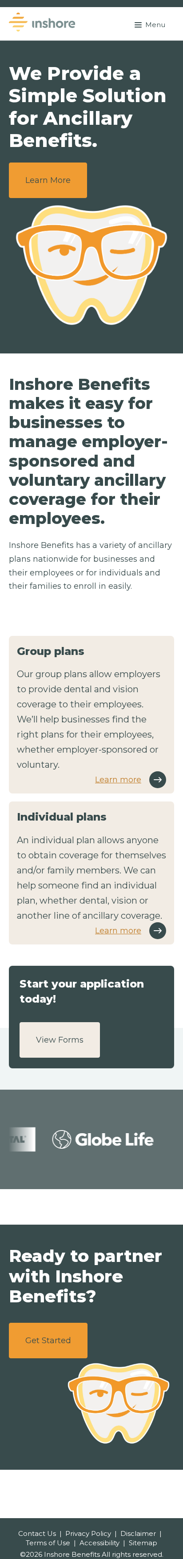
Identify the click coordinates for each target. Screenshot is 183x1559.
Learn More (48, 180)
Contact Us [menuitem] (37, 1533)
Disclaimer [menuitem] (138, 1533)
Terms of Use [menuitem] (48, 1543)
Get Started (48, 1340)
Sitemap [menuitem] (143, 1543)
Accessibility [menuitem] (99, 1543)
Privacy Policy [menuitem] (88, 1533)
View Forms (60, 1040)
